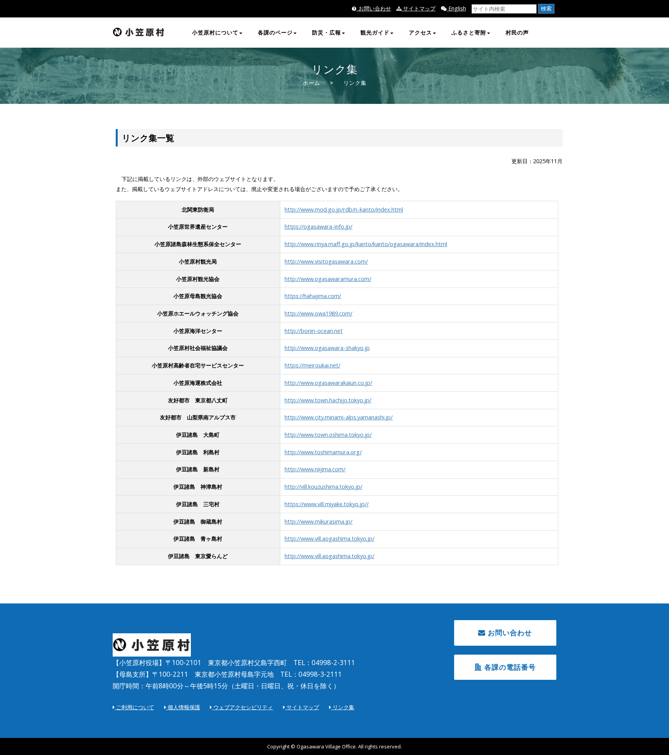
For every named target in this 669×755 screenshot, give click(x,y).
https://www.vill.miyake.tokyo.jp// (327, 504)
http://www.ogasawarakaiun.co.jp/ (328, 382)
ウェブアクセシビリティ (242, 707)
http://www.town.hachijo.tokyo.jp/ (328, 400)
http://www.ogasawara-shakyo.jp (327, 348)
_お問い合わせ (373, 8)
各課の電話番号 (509, 667)
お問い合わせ (508, 632)
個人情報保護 (183, 707)
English (456, 8)
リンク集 (342, 707)
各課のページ (275, 32)
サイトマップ (418, 8)
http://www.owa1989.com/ (318, 313)
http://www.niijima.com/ (315, 469)
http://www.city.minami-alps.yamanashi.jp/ (339, 417)
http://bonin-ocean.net (314, 330)
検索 (546, 8)
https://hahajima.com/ (313, 296)
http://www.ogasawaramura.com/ (328, 279)
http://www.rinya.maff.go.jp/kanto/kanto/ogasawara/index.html (366, 244)
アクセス (420, 32)
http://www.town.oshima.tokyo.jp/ (328, 434)
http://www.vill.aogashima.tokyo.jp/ (329, 538)
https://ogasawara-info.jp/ (318, 226)
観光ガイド (374, 32)
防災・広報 (326, 32)
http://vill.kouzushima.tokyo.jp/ (323, 486)
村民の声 (517, 32)
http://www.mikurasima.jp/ (318, 521)
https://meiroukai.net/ (312, 365)
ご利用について (134, 707)
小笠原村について (215, 32)
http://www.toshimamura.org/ (323, 452)
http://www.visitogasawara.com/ (326, 261)
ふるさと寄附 (468, 32)
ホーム (311, 82)
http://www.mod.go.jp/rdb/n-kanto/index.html (344, 209)
